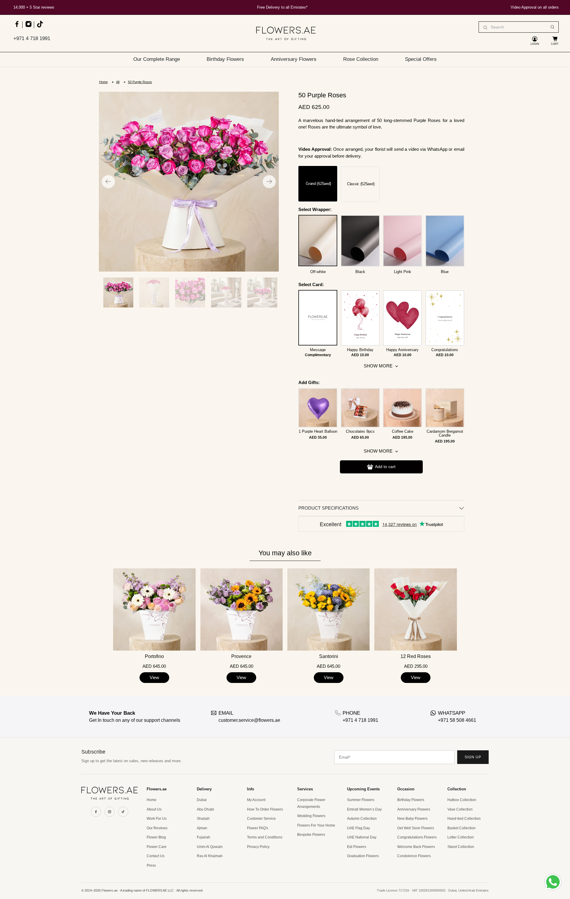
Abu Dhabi (205, 809)
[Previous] (108, 181)
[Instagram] (109, 812)
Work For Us (157, 818)
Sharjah (203, 818)
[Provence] (241, 609)
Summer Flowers (360, 800)
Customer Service (261, 818)
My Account (256, 800)
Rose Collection (360, 59)
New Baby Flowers (412, 818)
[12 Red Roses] (415, 609)
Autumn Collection (362, 818)
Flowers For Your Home (316, 825)
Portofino (154, 656)
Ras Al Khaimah (210, 856)
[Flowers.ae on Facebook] (16, 27)
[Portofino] (154, 609)
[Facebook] (96, 812)
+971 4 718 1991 (31, 38)
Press (151, 865)
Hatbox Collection (461, 800)
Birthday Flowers (225, 59)
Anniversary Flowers (293, 59)
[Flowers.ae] (286, 33)
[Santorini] (328, 609)
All (117, 82)
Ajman (202, 828)
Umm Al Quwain (210, 847)
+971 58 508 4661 (457, 720)
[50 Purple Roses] (189, 182)
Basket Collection (461, 828)
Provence (241, 656)
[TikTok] (123, 812)
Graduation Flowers (363, 856)
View (154, 677)
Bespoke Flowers (311, 835)
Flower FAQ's (257, 828)
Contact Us (155, 856)
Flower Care (157, 847)
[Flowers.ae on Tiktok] (39, 27)
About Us (154, 809)
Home (103, 82)
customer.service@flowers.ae (249, 720)
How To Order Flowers (265, 809)
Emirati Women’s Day (364, 809)
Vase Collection (460, 809)
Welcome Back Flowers (416, 847)
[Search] (552, 27)
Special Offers (421, 59)
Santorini (328, 656)
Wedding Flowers (311, 816)
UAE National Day (361, 837)
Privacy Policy (258, 847)
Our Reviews (157, 828)
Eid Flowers (356, 847)
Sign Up (473, 757)
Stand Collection (460, 847)
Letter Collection (460, 837)
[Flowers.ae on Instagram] (28, 27)
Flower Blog (156, 837)
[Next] (269, 181)
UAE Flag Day (358, 828)
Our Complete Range (156, 59)
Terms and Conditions (264, 837)
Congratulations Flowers (417, 837)
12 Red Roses (415, 656)
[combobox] (519, 27)
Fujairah (203, 837)
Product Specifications (328, 507)
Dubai (202, 800)
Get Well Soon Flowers (415, 828)
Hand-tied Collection (464, 818)
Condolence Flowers (414, 856)
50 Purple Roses (140, 82)
